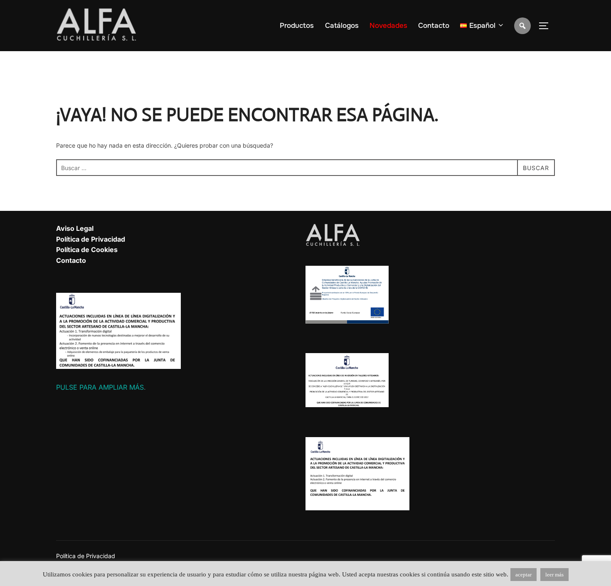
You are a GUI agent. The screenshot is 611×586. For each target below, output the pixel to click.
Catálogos (342, 25)
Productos (297, 25)
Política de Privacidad (90, 239)
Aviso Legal (75, 228)
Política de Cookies (87, 249)
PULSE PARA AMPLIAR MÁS (100, 387)
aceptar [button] (523, 574)
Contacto (433, 25)
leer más (554, 574)
